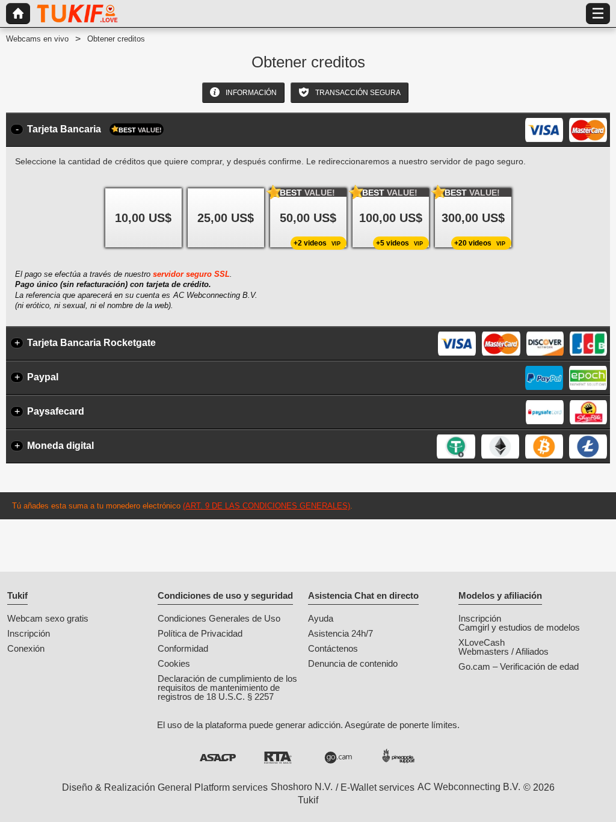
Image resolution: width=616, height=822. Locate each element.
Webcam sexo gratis (47, 618)
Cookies (174, 663)
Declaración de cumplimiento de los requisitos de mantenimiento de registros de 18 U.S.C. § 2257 (227, 687)
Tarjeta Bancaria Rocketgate (91, 343)
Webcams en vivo (37, 38)
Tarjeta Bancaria (94, 129)
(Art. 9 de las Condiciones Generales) (266, 505)
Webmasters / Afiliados (503, 651)
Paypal (42, 377)
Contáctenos (333, 648)
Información (250, 92)
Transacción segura (357, 92)
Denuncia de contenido (353, 663)
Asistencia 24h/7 (340, 633)
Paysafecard (55, 411)
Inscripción (28, 633)
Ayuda (320, 618)
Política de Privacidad (200, 633)
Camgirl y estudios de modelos (519, 627)
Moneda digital (60, 445)
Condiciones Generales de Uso (219, 618)
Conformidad (183, 648)
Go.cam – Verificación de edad (518, 666)
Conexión (26, 648)
